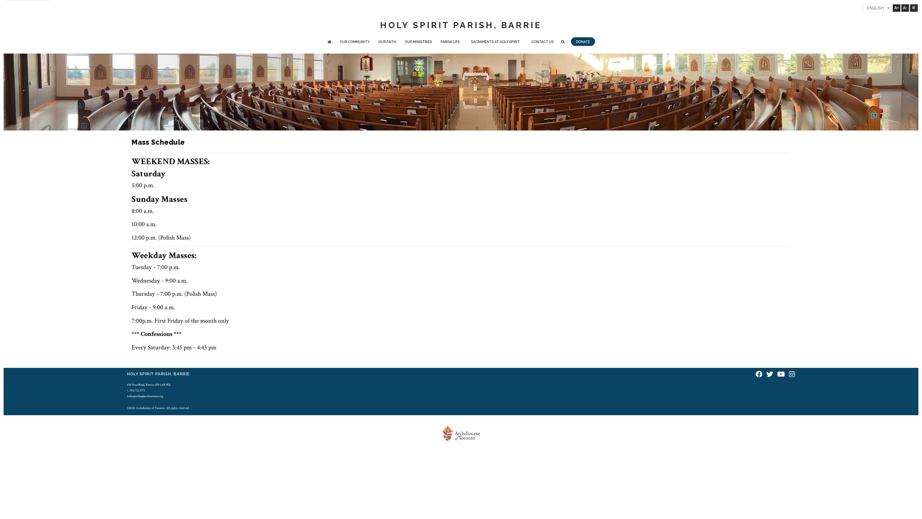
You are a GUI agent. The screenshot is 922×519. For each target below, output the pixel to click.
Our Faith (387, 42)
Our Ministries (418, 42)
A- (905, 8)
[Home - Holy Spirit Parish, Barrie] (329, 42)
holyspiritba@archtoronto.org (145, 396)
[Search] (563, 42)
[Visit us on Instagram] (792, 374)
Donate (583, 42)
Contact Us (542, 42)
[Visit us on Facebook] (759, 374)
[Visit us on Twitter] (769, 374)
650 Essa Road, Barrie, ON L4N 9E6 (148, 385)
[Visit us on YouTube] (781, 374)
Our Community (355, 42)
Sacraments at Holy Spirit (495, 42)
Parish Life (450, 42)
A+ (896, 8)
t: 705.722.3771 (136, 390)
